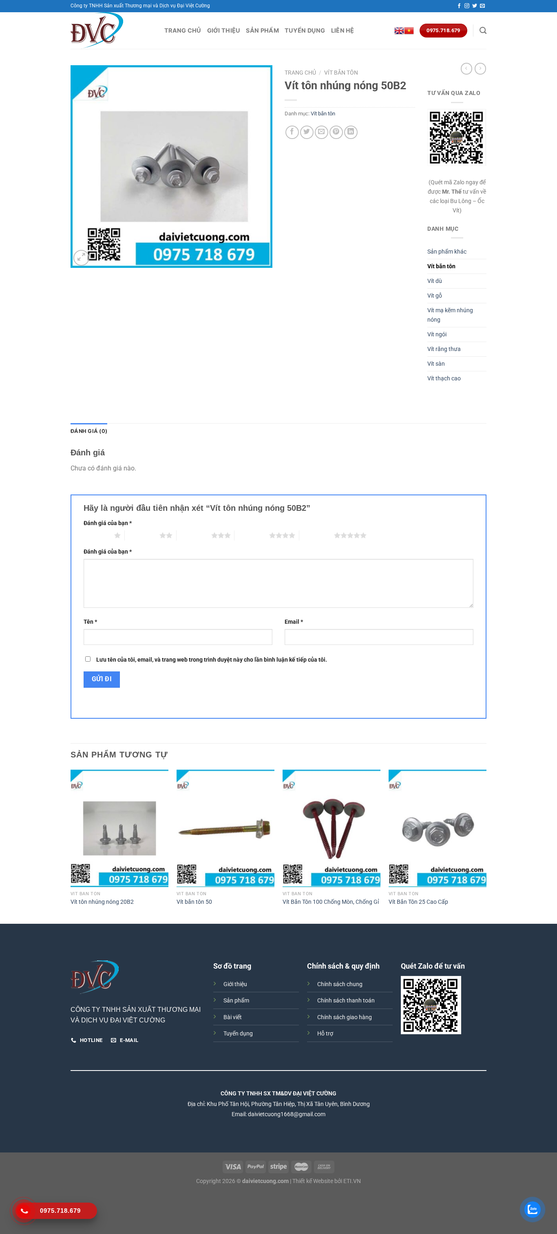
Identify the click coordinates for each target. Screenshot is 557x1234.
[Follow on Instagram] (466, 6)
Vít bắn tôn (341, 72)
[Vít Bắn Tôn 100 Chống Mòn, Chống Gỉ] (331, 828)
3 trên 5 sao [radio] (194, 535)
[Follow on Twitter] (474, 6)
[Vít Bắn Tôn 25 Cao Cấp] (437, 828)
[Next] (486, 846)
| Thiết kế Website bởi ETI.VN (325, 1181)
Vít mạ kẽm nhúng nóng (450, 315)
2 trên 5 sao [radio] (142, 535)
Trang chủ (182, 30)
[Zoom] (81, 258)
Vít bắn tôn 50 (194, 901)
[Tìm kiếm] (483, 30)
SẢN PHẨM (262, 30)
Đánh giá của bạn (108, 523)
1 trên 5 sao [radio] (97, 535)
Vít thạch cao (444, 378)
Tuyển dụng (305, 30)
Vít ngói (436, 334)
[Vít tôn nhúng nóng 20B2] (119, 828)
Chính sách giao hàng (344, 1017)
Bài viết (232, 1017)
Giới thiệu (224, 30)
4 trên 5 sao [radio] (251, 535)
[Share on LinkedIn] (351, 132)
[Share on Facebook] (292, 132)
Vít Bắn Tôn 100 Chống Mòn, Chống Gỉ (331, 901)
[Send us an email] (482, 6)
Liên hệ (342, 30)
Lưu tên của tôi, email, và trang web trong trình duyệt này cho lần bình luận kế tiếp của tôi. (211, 659)
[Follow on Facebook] (459, 6)
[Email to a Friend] (321, 132)
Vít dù (434, 281)
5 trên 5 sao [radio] (316, 535)
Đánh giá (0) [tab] (89, 431)
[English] (399, 31)
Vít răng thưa (444, 349)
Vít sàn (436, 363)
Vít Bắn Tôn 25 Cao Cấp (418, 901)
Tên (90, 621)
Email (294, 621)
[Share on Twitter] (307, 132)
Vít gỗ (434, 295)
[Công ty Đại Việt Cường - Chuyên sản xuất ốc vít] (111, 30)
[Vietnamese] (409, 31)
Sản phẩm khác (446, 251)
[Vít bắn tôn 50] (225, 828)
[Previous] (71, 846)
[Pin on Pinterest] (336, 132)
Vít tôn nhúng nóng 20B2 (102, 901)
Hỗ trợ (325, 1033)
